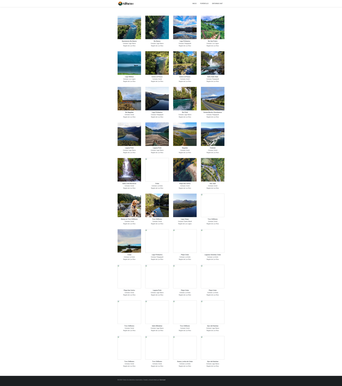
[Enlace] (128, 3)
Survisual (162, 380)
